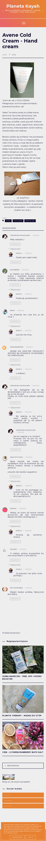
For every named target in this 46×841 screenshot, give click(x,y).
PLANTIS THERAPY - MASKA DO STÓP (22, 716)
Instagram (8, 800)
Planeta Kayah (23, 6)
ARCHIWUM (13, 766)
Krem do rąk (30, 220)
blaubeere (14, 270)
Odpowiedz (15, 244)
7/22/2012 (36, 235)
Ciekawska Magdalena (20, 235)
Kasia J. (19, 253)
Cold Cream (18, 220)
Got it (30, 837)
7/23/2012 (28, 486)
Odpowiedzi (15, 249)
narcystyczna (16, 457)
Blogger (7, 795)
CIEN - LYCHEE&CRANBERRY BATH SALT (22, 752)
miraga (13, 508)
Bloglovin (8, 806)
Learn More (17, 837)
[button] (23, 22)
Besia (12, 310)
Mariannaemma (16, 347)
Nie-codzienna (16, 588)
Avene (8, 220)
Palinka (13, 549)
